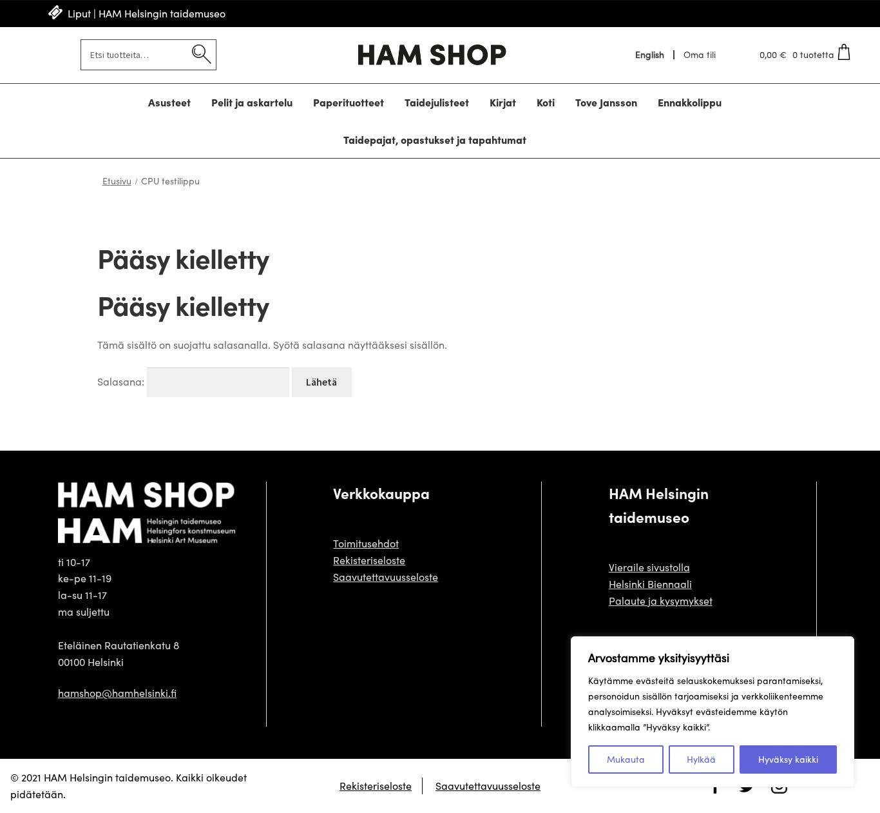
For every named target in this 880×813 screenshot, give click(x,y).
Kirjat (503, 102)
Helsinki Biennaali (650, 584)
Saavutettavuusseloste (385, 576)
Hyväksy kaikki (788, 759)
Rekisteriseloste (369, 560)
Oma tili (700, 54)
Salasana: (122, 381)
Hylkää (701, 759)
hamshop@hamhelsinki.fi (117, 693)
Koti (546, 102)
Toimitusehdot (366, 543)
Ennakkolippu (690, 102)
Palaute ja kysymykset (661, 600)
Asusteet (169, 102)
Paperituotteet (348, 102)
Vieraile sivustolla (649, 567)
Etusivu (116, 181)
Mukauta (626, 759)
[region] (712, 711)
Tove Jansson (606, 102)
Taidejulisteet (437, 102)
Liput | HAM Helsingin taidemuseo (146, 13)
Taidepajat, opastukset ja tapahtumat (434, 139)
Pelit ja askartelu (251, 102)
